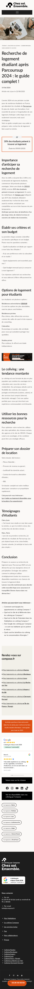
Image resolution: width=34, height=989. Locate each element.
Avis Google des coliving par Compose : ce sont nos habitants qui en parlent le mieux (17, 626)
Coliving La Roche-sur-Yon (13, 961)
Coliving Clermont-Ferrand (13, 963)
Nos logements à (9, 805)
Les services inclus (10, 927)
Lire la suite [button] (7, 770)
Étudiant (4, 45)
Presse (6, 940)
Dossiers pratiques (26, 45)
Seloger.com (19, 195)
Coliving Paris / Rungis (12, 958)
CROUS (27, 186)
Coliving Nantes (9, 950)
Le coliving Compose (11, 923)
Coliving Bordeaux (10, 952)
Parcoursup (27, 106)
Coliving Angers (9, 954)
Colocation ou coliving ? (14, 45)
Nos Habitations (10, 918)
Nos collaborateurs (11, 935)
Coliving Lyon (9, 956)
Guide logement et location (9, 48)
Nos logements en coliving (16, 670)
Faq (5, 931)
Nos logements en (10, 839)
